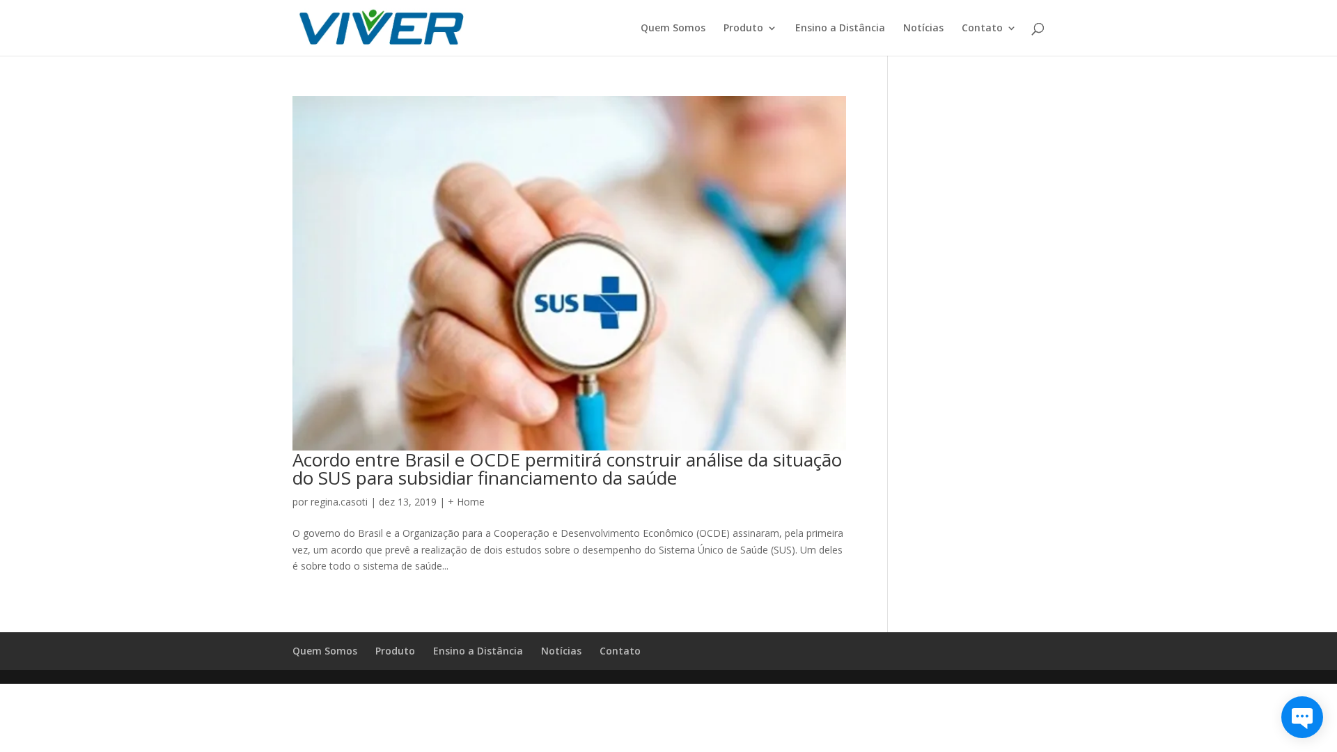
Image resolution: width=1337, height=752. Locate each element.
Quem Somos (673, 28)
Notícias (923, 28)
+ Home (466, 501)
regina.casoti (339, 501)
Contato (982, 28)
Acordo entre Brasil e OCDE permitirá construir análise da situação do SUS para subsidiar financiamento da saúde (567, 468)
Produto (743, 28)
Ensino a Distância (840, 28)
